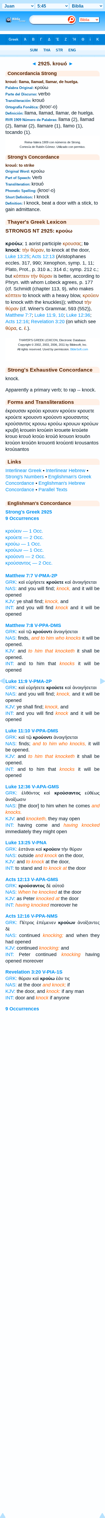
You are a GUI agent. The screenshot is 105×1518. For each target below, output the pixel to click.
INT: (9, 607)
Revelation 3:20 (48, 321)
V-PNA (39, 842)
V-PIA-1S (52, 972)
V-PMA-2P (45, 575)
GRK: (11, 582)
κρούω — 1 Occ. (23, 544)
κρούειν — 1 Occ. (24, 531)
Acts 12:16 (16, 321)
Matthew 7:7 (18, 315)
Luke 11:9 (16, 681)
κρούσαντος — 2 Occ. (28, 563)
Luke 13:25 (17, 256)
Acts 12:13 (43, 256)
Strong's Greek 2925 (28, 512)
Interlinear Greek (23, 470)
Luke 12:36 (78, 315)
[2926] (98, 693)
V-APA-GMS (45, 786)
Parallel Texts (52, 489)
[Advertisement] (52, 1082)
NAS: (11, 588)
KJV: (10, 601)
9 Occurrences (22, 518)
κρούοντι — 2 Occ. (25, 556)
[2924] (6, 693)
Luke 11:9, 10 (49, 315)
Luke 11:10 (17, 730)
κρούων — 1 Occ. (24, 550)
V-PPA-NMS (44, 916)
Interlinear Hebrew (65, 470)
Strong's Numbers (24, 476)
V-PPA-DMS (47, 625)
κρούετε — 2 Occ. (24, 537)
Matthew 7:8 (19, 625)
